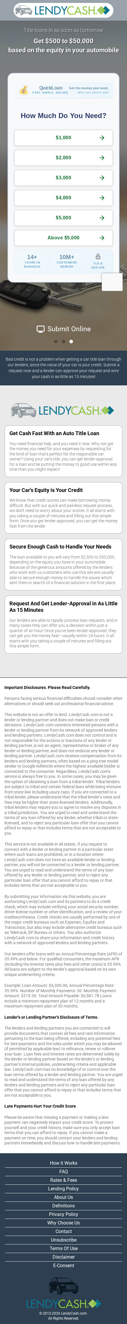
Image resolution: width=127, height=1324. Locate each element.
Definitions (63, 1206)
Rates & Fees (63, 1180)
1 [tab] (56, 341)
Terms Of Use (64, 1248)
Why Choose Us (63, 1223)
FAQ (63, 1171)
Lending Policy (63, 1189)
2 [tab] (63, 341)
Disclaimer (64, 1257)
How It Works (63, 1163)
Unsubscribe (63, 1240)
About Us (63, 1197)
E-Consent (63, 1265)
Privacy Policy (63, 1214)
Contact (64, 1231)
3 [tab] (71, 341)
